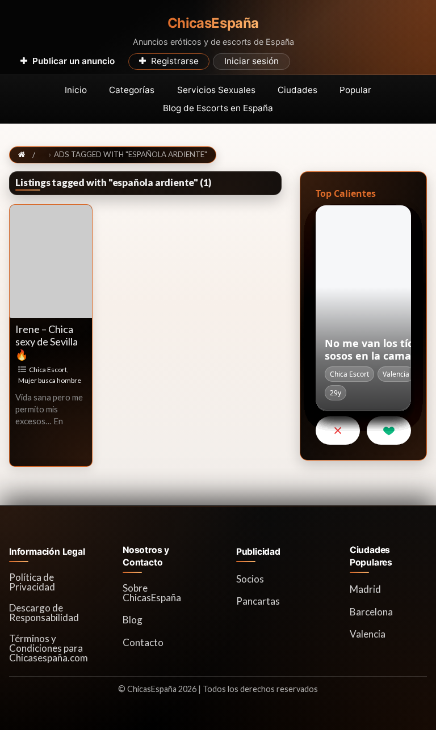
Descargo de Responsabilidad (44, 612)
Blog (132, 620)
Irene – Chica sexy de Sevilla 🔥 (46, 342)
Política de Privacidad (32, 582)
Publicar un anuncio (73, 61)
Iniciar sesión (251, 61)
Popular (355, 90)
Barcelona (371, 612)
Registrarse (175, 61)
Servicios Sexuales (216, 90)
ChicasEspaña (213, 23)
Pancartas (258, 601)
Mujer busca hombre (49, 380)
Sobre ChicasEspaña (152, 593)
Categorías (131, 90)
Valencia (367, 634)
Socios (250, 579)
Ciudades (297, 90)
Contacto (143, 642)
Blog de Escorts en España (218, 108)
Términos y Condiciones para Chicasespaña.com (48, 648)
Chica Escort (48, 369)
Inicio (76, 90)
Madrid (365, 589)
